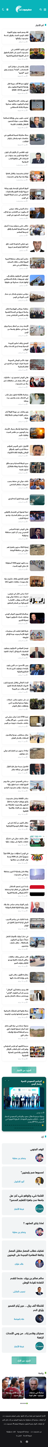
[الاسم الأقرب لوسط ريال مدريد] (13, 1388)
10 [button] (24, 1125)
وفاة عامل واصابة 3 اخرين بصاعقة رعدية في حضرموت (16, 873)
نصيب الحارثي (19, 1291)
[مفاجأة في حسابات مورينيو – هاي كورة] (35, 1388)
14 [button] (17, 1125)
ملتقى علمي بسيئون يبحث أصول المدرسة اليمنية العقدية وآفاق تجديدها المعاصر (16, 228)
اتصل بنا (19, 1435)
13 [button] (19, 1125)
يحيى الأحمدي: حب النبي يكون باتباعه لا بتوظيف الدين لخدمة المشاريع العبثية (17, 668)
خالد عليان (19, 1263)
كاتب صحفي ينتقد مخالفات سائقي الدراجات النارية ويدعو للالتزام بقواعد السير (18, 959)
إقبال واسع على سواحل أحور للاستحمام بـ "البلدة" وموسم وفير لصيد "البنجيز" (16, 69)
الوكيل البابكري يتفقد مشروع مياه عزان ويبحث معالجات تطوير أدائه (16, 580)
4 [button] (36, 1125)
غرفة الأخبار (19, 1208)
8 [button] (28, 1125)
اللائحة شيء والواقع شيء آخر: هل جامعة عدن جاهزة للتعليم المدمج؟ (26, 1197)
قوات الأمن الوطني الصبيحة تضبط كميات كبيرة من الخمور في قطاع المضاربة (16, 363)
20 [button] (5, 1125)
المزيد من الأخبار (24, 1070)
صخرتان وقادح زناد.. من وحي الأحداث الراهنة (25, 1335)
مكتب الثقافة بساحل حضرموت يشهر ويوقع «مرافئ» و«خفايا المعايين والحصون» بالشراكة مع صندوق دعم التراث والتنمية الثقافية (17, 804)
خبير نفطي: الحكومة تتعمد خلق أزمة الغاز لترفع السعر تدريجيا (17, 245)
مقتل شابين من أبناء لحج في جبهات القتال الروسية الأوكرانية (17, 824)
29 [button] (17, 1128)
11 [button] (23, 1125)
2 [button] (40, 1125)
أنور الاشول (19, 1181)
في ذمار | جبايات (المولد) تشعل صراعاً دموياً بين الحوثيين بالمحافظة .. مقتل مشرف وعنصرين (17, 940)
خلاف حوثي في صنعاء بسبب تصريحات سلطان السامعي (17, 482)
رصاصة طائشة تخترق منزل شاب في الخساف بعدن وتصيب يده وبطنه (16, 397)
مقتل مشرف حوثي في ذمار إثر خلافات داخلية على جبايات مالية (17, 840)
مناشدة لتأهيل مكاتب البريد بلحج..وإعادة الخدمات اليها (18, 976)
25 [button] (24, 1128)
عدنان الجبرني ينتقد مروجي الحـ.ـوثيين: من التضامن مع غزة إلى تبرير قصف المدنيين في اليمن (16, 211)
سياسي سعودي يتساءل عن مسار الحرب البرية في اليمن (16, 295)
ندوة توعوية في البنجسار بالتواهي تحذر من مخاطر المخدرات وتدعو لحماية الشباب (16, 514)
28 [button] (19, 1128)
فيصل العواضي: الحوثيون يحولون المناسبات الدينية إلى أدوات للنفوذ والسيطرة (16, 651)
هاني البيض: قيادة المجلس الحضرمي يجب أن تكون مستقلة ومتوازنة (16, 532)
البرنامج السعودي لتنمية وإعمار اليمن (31, 1082)
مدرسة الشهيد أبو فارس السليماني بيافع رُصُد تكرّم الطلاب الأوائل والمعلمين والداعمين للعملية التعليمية (16, 1050)
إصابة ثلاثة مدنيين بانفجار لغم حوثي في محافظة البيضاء (17, 548)
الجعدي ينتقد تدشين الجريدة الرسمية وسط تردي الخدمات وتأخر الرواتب (16, 346)
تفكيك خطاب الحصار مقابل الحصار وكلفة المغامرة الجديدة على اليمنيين (25, 1252)
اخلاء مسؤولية (11, 1431)
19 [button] (7, 1125)
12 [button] (21, 1125)
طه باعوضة (19, 1318)
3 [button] (38, 1125)
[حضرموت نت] (24, 9)
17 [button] (11, 1125)
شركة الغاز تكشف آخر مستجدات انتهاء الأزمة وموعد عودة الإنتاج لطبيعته (17, 634)
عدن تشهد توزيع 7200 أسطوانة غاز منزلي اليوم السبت (17, 564)
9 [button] (26, 1125)
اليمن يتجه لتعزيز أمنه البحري (18, 498)
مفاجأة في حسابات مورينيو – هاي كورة (36, 1394)
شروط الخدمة (27, 1435)
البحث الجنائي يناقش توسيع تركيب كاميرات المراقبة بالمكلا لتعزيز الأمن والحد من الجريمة (15, 685)
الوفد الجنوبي (37, 1149)
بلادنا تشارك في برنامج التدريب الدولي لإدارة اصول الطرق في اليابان (17, 922)
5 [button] (34, 1125)
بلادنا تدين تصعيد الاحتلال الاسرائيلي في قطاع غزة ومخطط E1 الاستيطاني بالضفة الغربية (16, 889)
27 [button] (21, 1128)
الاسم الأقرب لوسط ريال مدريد (13, 1394)
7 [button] (30, 1125)
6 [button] (32, 1125)
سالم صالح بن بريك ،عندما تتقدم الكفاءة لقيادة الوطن (27, 1280)
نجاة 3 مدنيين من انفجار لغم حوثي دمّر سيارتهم (16, 752)
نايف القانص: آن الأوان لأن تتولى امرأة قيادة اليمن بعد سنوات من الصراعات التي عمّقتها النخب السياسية (16, 156)
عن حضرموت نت (36, 1431)
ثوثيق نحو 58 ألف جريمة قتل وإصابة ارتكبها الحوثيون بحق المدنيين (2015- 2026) (17, 86)
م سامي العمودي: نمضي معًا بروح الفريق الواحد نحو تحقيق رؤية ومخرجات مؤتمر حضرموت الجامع (15, 784)
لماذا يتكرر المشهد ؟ (33, 1222)
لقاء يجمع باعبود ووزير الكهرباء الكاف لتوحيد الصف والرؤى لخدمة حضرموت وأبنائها (16, 35)
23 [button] (28, 1128)
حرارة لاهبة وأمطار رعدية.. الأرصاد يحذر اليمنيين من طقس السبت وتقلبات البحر (16, 431)
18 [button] (9, 1125)
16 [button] (13, 1125)
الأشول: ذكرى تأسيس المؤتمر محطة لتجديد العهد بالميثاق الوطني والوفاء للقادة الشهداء (17, 449)
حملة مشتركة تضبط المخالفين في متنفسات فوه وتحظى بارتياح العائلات (16, 138)
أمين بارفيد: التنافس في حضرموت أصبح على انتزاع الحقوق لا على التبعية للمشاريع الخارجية (16, 52)
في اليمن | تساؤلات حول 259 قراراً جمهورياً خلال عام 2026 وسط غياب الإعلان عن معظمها (16, 856)
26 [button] (23, 1128)
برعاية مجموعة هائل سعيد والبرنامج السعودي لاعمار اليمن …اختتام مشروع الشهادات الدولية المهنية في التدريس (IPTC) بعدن (24, 1118)
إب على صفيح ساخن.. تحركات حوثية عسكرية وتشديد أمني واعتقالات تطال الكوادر (17, 702)
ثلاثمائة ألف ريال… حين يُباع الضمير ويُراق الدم (26, 1307)
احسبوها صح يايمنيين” (32, 1172)
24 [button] (26, 1128)
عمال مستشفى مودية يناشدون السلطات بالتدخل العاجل (17, 736)
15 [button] (15, 1125)
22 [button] (30, 1128)
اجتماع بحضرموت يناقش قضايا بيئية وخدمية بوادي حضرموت (17, 174)
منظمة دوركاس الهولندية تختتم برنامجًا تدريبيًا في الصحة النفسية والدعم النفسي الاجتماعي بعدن (16, 311)
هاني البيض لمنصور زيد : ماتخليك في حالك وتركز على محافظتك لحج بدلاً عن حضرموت (16, 380)
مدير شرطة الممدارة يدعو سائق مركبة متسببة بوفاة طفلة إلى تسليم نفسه (17, 466)
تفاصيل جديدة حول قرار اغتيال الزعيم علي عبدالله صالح (17, 767)
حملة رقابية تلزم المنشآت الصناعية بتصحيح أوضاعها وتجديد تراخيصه (16, 1012)
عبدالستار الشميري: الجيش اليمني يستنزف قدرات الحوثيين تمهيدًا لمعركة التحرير (16, 616)
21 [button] (32, 1128)
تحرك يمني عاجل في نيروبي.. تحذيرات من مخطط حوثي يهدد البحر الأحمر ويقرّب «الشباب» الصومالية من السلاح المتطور (17, 598)
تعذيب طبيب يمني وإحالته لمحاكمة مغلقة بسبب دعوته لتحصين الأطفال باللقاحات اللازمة (15, 121)
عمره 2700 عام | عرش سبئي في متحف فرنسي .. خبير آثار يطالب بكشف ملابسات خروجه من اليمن (16, 719)
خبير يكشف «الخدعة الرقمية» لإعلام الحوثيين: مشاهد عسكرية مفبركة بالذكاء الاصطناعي (17, 103)
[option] (24, 1105)
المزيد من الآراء (23, 1360)
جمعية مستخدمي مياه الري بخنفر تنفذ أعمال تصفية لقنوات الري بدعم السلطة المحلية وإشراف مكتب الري (16, 1030)
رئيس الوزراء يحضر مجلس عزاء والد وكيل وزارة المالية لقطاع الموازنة (16, 905)
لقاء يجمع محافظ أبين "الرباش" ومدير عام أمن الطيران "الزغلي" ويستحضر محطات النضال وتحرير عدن (16, 994)
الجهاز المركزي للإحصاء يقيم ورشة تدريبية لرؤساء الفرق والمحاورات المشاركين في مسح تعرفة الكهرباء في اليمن (16, 192)
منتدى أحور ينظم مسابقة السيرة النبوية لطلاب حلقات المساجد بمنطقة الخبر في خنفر (16, 261)
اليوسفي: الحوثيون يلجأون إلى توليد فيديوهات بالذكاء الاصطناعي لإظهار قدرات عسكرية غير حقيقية (16, 278)
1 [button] (42, 1125)
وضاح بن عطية (19, 1157)
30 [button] (15, 1128)
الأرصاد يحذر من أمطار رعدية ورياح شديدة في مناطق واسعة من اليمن (16, 329)
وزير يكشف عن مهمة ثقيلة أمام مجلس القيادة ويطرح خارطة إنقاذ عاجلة (16, 414)
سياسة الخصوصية (23, 1431)
